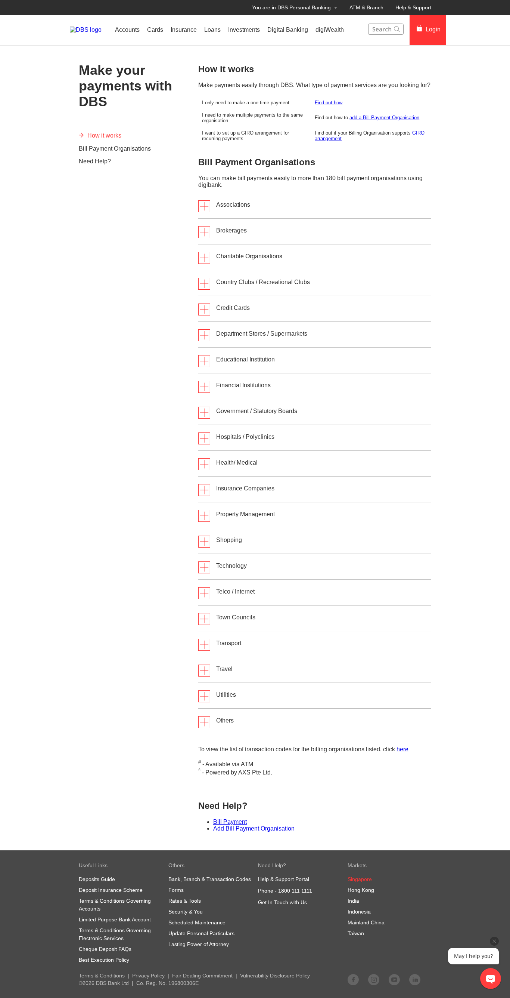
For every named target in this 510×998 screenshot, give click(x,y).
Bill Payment (230, 822)
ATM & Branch (366, 7)
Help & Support (413, 7)
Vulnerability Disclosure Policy (275, 976)
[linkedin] (414, 979)
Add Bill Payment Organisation (254, 828)
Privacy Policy (148, 976)
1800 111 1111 (295, 891)
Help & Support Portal (283, 879)
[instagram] (373, 979)
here (402, 749)
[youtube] (394, 979)
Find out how (328, 102)
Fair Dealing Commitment (202, 976)
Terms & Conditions (102, 976)
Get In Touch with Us (282, 902)
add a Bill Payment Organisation (384, 117)
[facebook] (353, 979)
